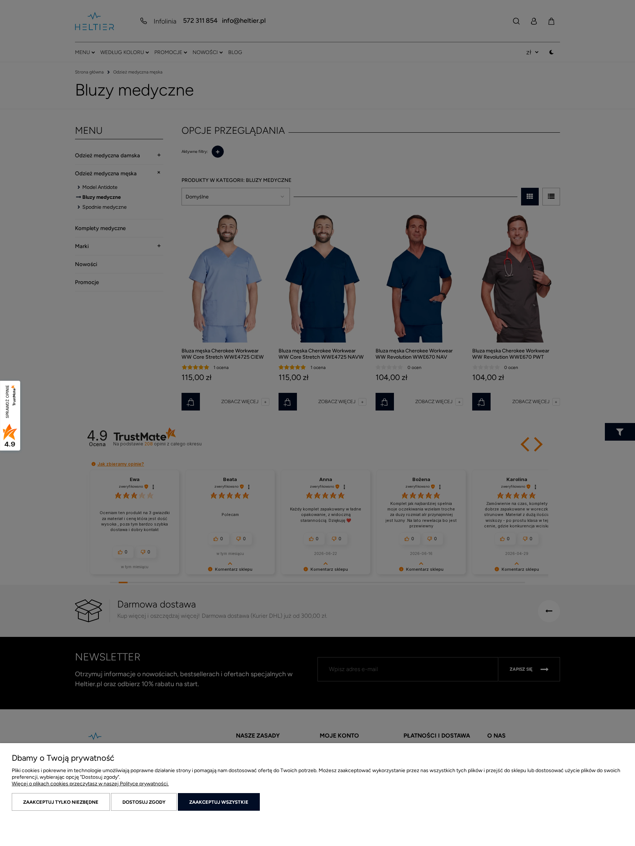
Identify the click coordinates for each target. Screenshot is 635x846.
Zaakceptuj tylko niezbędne (60, 802)
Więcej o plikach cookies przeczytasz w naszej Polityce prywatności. (90, 784)
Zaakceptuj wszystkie (218, 802)
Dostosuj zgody (143, 802)
